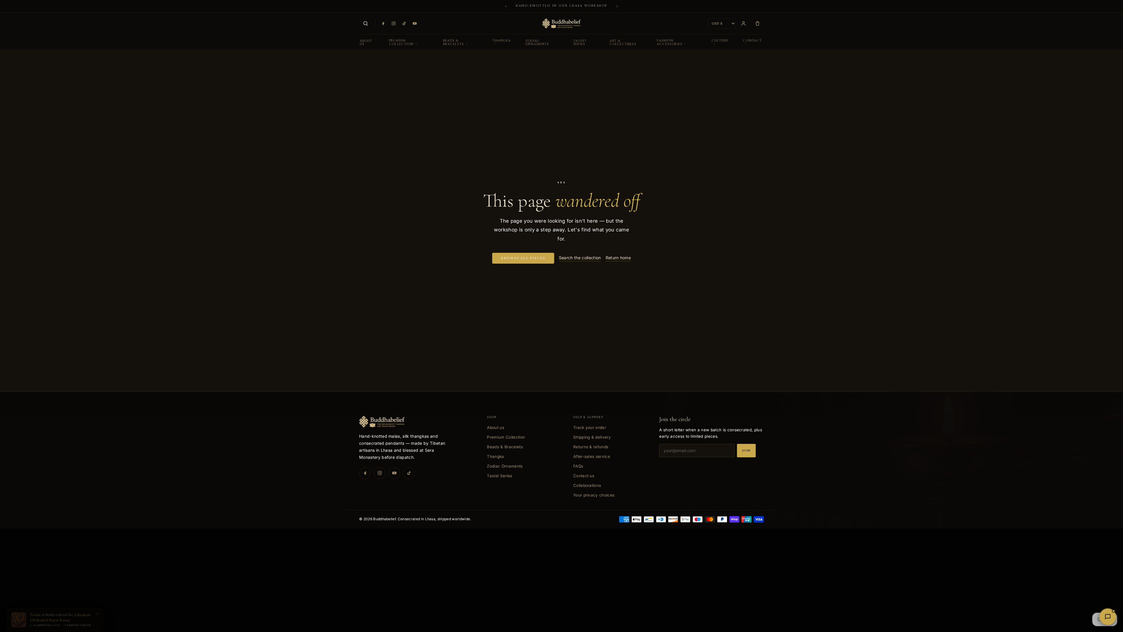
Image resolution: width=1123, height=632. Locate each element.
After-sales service (591, 456)
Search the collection (580, 257)
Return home (618, 257)
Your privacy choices (593, 495)
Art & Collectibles (622, 42)
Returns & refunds (590, 446)
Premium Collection (401, 42)
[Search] (365, 23)
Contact (752, 40)
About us (366, 42)
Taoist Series (580, 42)
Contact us (583, 475)
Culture (720, 40)
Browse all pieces (523, 258)
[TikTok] (404, 23)
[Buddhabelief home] (561, 23)
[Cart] (757, 23)
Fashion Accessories (669, 42)
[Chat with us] (1108, 617)
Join (746, 451)
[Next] (617, 6)
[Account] (743, 23)
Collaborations (587, 485)
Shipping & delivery (592, 437)
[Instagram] (394, 23)
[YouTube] (415, 23)
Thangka (501, 40)
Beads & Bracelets (453, 42)
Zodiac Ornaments (537, 42)
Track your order (589, 427)
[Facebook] (383, 23)
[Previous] (505, 6)
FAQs (578, 466)
